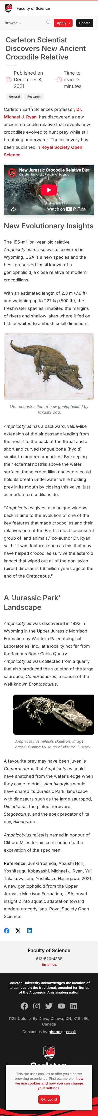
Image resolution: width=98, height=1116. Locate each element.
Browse (11, 23)
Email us (49, 964)
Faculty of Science (33, 8)
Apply (61, 23)
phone (55, 1031)
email (71, 1031)
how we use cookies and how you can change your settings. (49, 1083)
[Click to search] (48, 23)
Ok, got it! (49, 1099)
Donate (84, 23)
